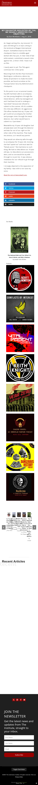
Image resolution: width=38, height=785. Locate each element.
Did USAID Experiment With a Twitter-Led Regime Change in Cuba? (19, 636)
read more (19, 602)
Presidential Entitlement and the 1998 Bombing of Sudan (19, 596)
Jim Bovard (16, 599)
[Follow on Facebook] (20, 699)
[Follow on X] (13, 699)
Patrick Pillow (16, 640)
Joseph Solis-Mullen (20, 259)
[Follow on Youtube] (24, 699)
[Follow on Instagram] (17, 699)
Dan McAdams (14, 37)
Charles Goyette (16, 679)
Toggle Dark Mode (19, 769)
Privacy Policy (19, 777)
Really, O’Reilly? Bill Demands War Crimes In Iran (19, 675)
